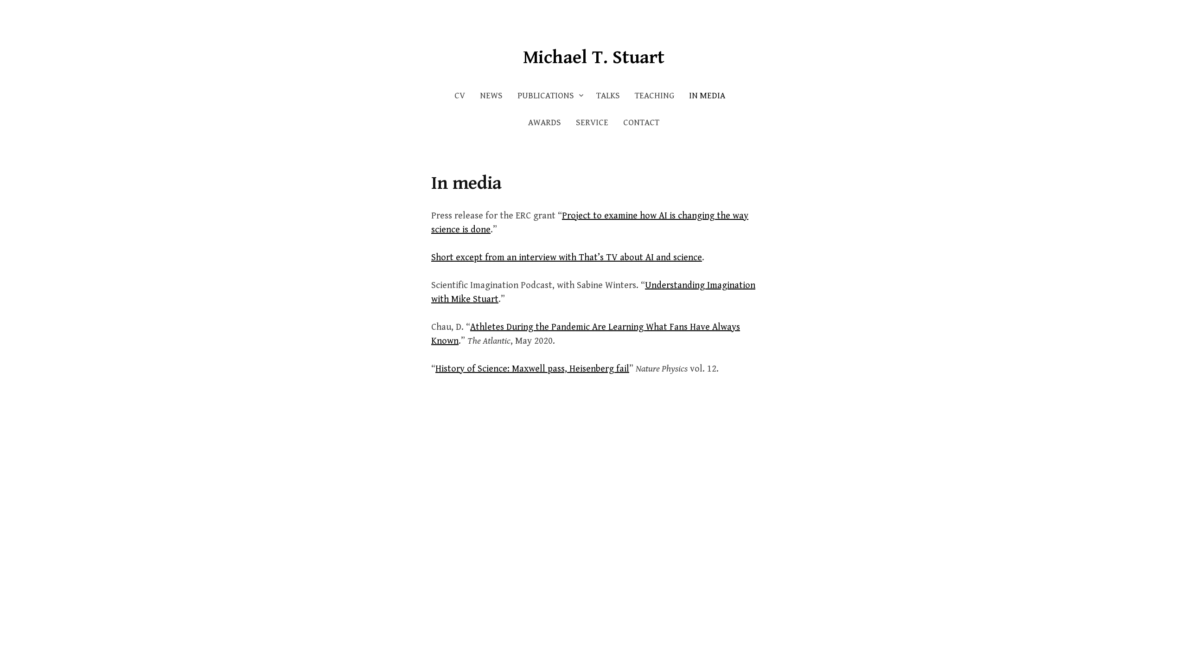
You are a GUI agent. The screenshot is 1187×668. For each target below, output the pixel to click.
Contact (641, 123)
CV (459, 96)
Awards (544, 123)
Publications (545, 96)
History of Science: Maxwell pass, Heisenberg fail (532, 369)
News (491, 96)
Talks (608, 96)
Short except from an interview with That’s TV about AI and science (566, 257)
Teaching (654, 96)
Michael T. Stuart (593, 57)
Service (592, 123)
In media (707, 96)
